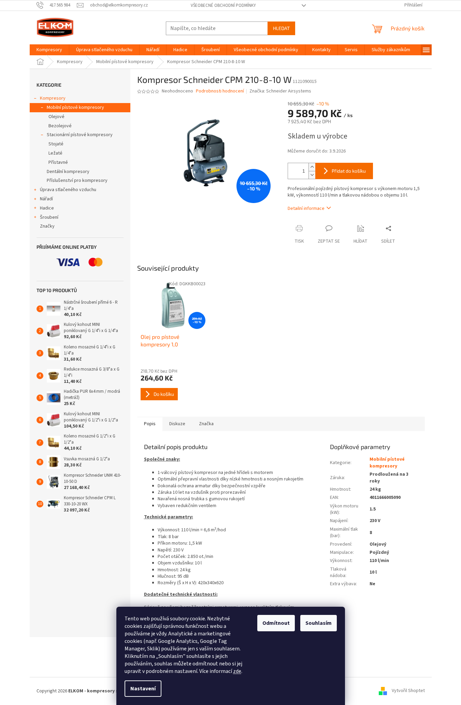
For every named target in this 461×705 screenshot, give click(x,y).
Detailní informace (306, 208)
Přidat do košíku (349, 171)
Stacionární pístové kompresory (80, 134)
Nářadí (46, 199)
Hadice (47, 208)
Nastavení (143, 688)
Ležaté (55, 153)
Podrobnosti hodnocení (220, 91)
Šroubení (49, 217)
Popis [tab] (150, 423)
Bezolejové (60, 126)
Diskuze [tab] (177, 423)
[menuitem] (49, 49)
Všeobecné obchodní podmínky (223, 5)
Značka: (280, 91)
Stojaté (55, 144)
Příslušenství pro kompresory (77, 180)
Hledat (281, 28)
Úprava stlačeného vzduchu (68, 189)
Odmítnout (276, 623)
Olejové (56, 116)
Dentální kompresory (68, 171)
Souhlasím (318, 623)
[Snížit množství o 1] (311, 175)
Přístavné (58, 162)
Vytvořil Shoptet (408, 691)
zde (237, 671)
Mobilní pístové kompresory (75, 107)
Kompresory (53, 98)
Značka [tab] (206, 423)
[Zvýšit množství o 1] (311, 167)
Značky (47, 226)
